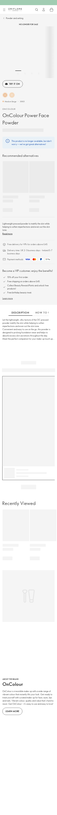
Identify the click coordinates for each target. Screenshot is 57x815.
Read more (7, 233)
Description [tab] (20, 312)
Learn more (7, 298)
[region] (28, 52)
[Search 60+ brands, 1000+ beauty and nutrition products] (36, 9)
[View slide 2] (25, 74)
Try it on (14, 83)
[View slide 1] (18, 74)
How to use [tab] (44, 312)
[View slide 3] (32, 74)
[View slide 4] (39, 74)
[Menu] (4, 10)
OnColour (9, 109)
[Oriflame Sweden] (15, 9)
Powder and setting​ (14, 18)
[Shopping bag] (51, 9)
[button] (5, 95)
